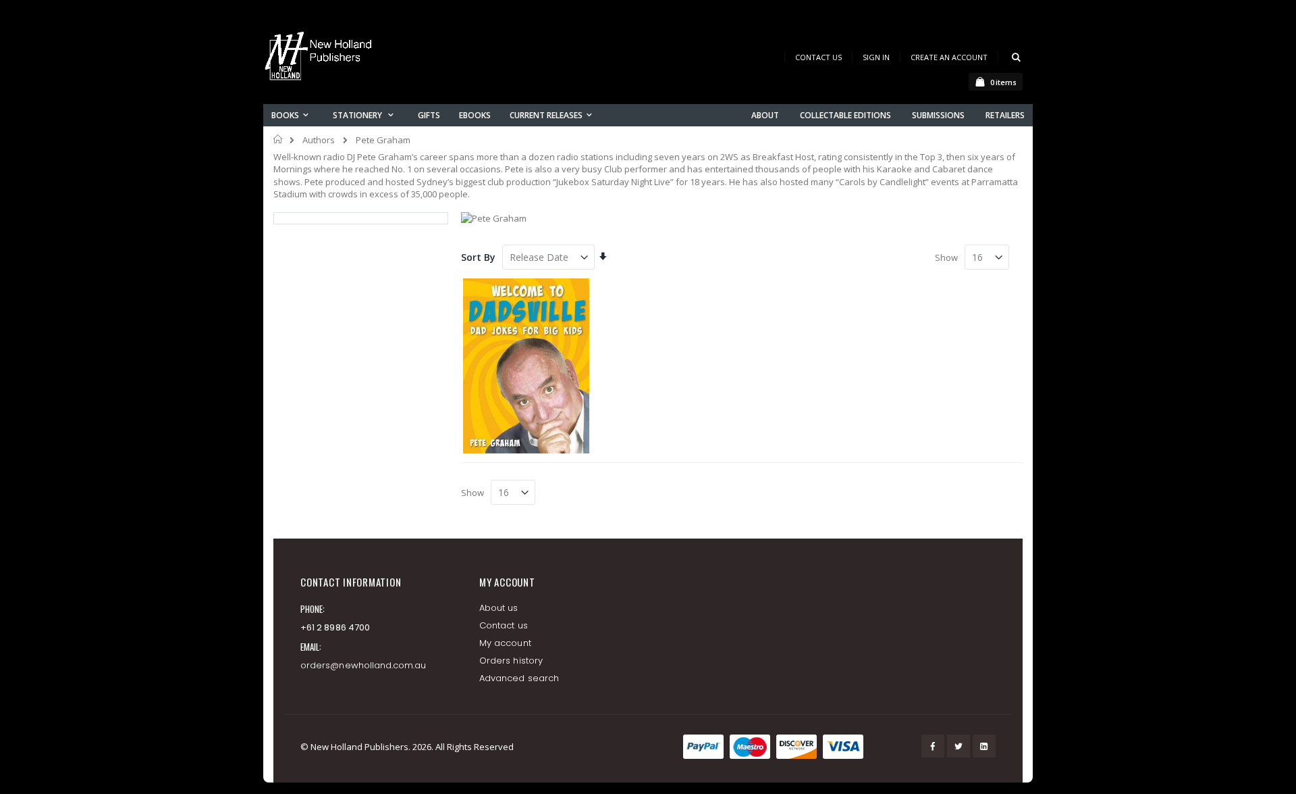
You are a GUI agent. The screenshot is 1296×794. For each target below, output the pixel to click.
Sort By (478, 257)
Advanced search (519, 678)
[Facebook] (932, 746)
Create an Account (949, 57)
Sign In (876, 57)
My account (505, 643)
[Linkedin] (984, 746)
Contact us (503, 625)
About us (498, 607)
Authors (318, 140)
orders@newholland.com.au (363, 665)
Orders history (511, 660)
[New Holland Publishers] (320, 58)
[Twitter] (958, 746)
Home (278, 139)
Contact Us (818, 57)
